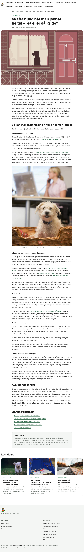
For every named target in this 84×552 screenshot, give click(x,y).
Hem (13, 11)
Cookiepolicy (5, 529)
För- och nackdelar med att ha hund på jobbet (30, 419)
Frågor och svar (47, 2)
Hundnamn (18, 6)
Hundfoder (9, 2)
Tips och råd (59, 2)
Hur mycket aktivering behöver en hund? (28, 425)
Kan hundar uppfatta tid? (22, 428)
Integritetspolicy (6, 526)
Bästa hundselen (48, 529)
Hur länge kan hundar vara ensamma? (27, 416)
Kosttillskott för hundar (50, 526)
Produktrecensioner (33, 2)
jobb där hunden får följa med (51, 139)
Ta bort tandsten (48, 537)
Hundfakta (9, 6)
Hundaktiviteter (70, 2)
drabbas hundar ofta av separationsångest (46, 311)
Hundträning (49, 6)
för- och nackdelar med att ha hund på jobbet (53, 152)
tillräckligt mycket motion (47, 273)
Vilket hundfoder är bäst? (51, 523)
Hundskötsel (38, 6)
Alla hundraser (48, 540)
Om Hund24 (5, 523)
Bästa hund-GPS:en (49, 532)
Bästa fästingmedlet (49, 534)
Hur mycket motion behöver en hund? (27, 422)
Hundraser (28, 6)
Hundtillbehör (19, 2)
